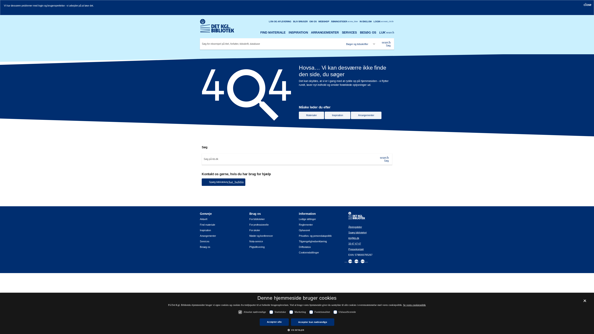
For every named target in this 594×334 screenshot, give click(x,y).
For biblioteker (257, 219)
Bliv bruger (300, 21)
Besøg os (368, 32)
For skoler (254, 230)
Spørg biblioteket (357, 232)
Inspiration (298, 32)
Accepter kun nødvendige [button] (312, 322)
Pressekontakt (356, 249)
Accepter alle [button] (274, 321)
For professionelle (259, 224)
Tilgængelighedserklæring (313, 241)
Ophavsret (304, 230)
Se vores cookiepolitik (414, 305)
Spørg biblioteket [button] (226, 182)
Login (384, 21)
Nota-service (256, 241)
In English (366, 21)
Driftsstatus (305, 247)
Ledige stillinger (307, 219)
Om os (312, 21)
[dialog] (297, 313)
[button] (297, 330)
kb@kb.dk (353, 238)
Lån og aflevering (280, 21)
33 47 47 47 (354, 243)
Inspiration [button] (337, 115)
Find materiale (273, 32)
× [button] (585, 302)
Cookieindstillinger (309, 252)
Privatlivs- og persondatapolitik (315, 236)
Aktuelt (203, 219)
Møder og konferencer (261, 236)
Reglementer (306, 224)
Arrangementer (325, 32)
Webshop (323, 21)
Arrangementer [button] (366, 115)
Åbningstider (344, 21)
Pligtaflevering (257, 247)
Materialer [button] (311, 115)
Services (349, 32)
